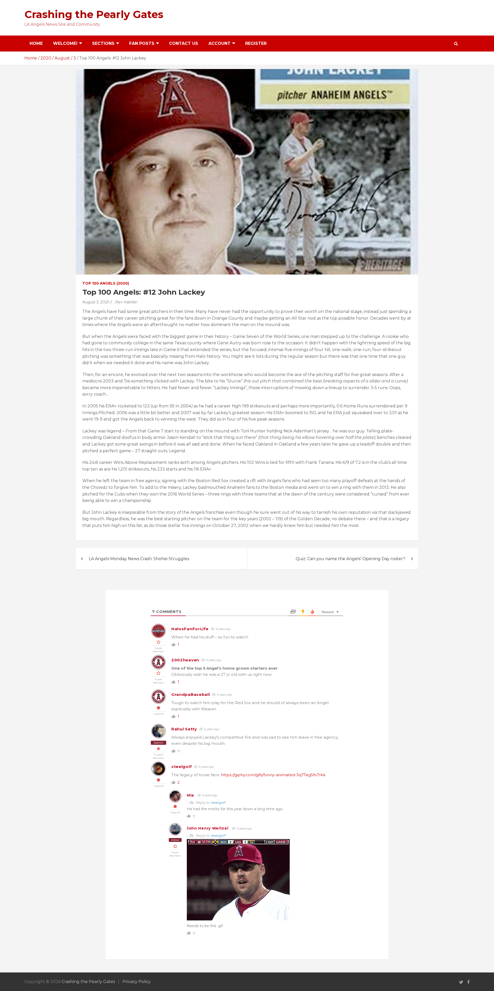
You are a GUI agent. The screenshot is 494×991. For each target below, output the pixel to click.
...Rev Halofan (125, 302)
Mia (190, 795)
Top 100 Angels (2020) (105, 283)
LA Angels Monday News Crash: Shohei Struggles (139, 558)
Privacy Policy (136, 981)
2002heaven (185, 659)
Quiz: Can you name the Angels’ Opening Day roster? (350, 558)
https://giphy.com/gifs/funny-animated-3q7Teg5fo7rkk (273, 774)
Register (256, 43)
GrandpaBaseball (190, 694)
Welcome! (65, 43)
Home (36, 43)
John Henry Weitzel (207, 828)
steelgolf (181, 766)
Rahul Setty (184, 729)
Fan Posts (141, 43)
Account (219, 43)
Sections (103, 43)
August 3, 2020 (96, 302)
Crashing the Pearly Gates (93, 14)
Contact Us (183, 43)
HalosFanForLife (190, 628)
